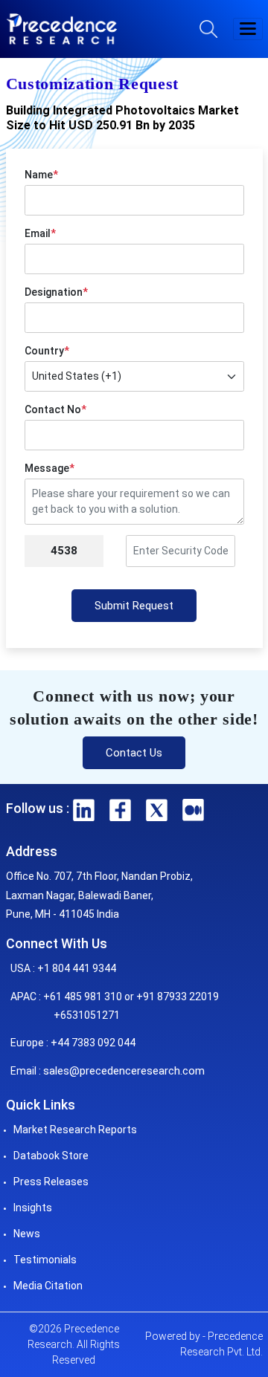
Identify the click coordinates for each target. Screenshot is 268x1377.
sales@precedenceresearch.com (124, 1071)
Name (41, 175)
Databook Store (51, 1155)
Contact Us (134, 752)
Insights (32, 1208)
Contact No (55, 409)
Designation (56, 292)
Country (47, 351)
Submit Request (134, 605)
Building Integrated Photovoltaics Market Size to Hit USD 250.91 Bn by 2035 (122, 118)
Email (40, 233)
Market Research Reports (75, 1129)
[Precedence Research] (62, 29)
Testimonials (45, 1260)
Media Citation (48, 1286)
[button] (248, 29)
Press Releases (51, 1182)
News (26, 1234)
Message (49, 468)
